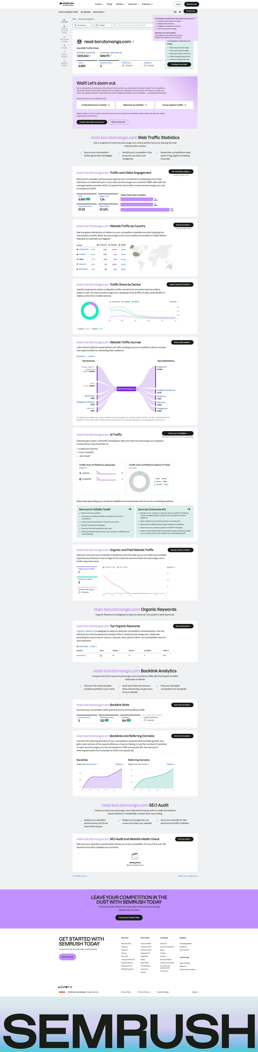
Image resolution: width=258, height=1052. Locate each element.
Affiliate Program (127, 969)
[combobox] (145, 25)
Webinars (183, 966)
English (194, 992)
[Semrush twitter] (71, 987)
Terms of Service (144, 992)
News (162, 950)
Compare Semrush (128, 959)
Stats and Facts (126, 966)
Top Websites (145, 966)
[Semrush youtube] (66, 987)
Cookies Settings (163, 992)
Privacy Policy (126, 992)
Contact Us (164, 971)
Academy (183, 947)
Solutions (119, 4)
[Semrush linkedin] (59, 987)
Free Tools (144, 969)
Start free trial (67, 957)
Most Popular (98, 12)
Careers (163, 953)
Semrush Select (166, 959)
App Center (145, 963)
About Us (163, 943)
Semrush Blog (185, 963)
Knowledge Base (186, 943)
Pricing (109, 4)
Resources (132, 4)
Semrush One (126, 943)
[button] (175, 12)
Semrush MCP (146, 943)
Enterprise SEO (146, 947)
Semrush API (184, 950)
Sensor (143, 972)
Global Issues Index (167, 963)
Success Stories (127, 963)
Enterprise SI (145, 953)
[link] (68, 12)
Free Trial (124, 956)
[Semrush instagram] (61, 987)
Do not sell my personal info (165, 967)
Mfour (143, 959)
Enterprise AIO (146, 950)
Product (98, 4)
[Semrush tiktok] (64, 987)
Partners (163, 956)
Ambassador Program (187, 969)
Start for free (192, 4)
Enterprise (146, 4)
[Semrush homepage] (66, 4)
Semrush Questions (167, 947)
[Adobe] (62, 992)
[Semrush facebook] (69, 987)
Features (124, 947)
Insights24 (144, 956)
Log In (178, 4)
